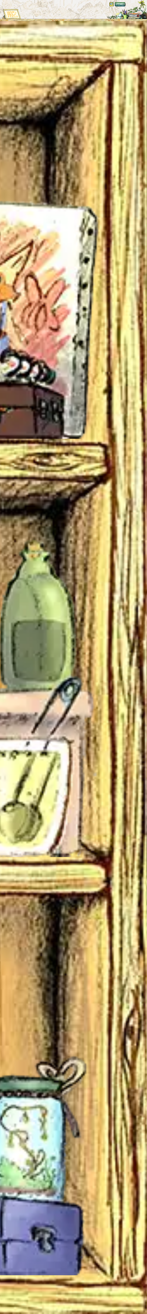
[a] (11, 9)
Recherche (111, 4)
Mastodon (129, 4)
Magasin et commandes (120, 4)
